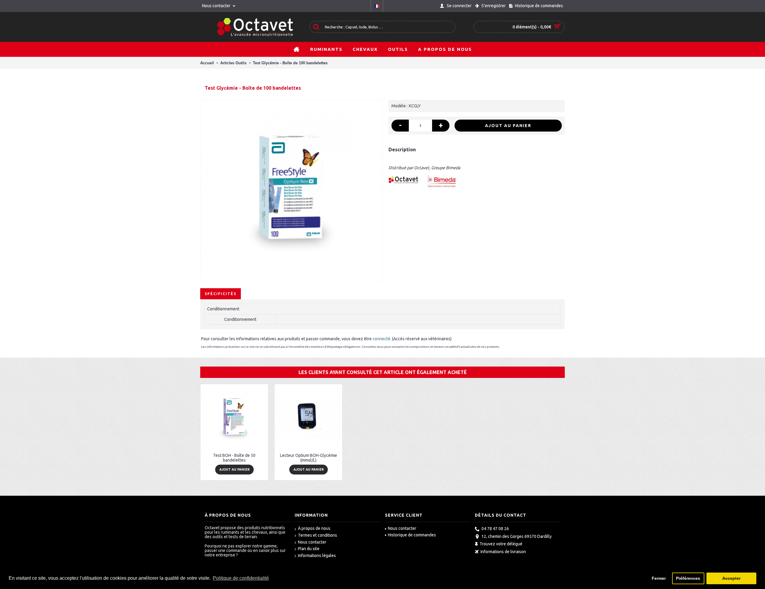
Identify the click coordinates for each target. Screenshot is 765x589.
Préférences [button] (688, 578)
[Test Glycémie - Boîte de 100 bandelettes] (291, 191)
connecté (381, 338)
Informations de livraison (503, 551)
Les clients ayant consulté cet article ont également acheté (383, 372)
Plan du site (308, 548)
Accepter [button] (731, 578)
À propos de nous (314, 528)
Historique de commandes (412, 534)
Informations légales (317, 555)
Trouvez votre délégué (501, 544)
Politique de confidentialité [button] (241, 578)
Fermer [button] (659, 578)
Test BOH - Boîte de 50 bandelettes (234, 457)
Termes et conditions (317, 535)
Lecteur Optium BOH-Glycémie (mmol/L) (308, 457)
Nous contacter (312, 542)
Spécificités (220, 294)
